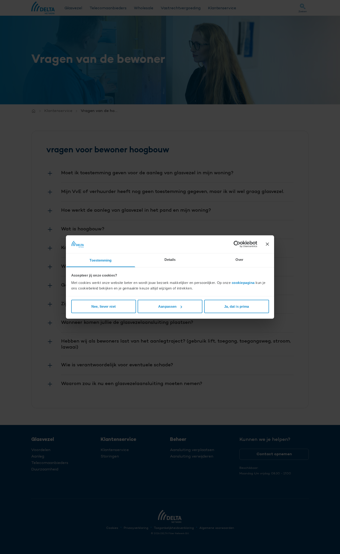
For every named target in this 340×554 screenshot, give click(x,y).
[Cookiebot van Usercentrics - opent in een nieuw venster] (237, 244)
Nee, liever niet (103, 306)
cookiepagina (243, 282)
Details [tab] (170, 259)
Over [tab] (239, 259)
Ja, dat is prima (236, 306)
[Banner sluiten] (267, 244)
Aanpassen (167, 306)
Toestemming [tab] (100, 260)
